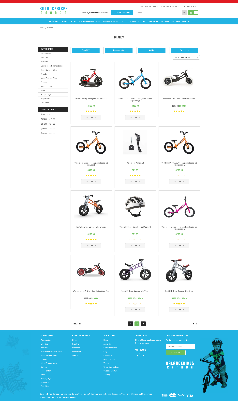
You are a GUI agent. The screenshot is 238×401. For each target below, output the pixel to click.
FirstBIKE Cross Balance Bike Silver (179, 291)
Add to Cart (91, 117)
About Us (186, 21)
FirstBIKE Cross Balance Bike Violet (135, 291)
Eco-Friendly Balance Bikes (89, 21)
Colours (124, 21)
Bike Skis (63, 21)
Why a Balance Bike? (111, 367)
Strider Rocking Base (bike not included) (91, 99)
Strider (151, 50)
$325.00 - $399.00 (48, 133)
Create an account (192, 6)
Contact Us (108, 355)
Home (42, 28)
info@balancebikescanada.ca (96, 12)
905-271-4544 (123, 12)
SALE (144, 21)
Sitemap (107, 375)
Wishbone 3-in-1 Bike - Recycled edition (179, 99)
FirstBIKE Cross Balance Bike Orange (91, 227)
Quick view (82, 78)
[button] (172, 376)
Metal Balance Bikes (49, 78)
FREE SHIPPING (109, 359)
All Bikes (73, 21)
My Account (144, 6)
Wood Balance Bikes (110, 21)
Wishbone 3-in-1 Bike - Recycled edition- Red (91, 291)
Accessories (53, 21)
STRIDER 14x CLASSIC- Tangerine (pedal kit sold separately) (179, 164)
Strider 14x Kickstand (135, 163)
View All (75, 355)
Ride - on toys (135, 21)
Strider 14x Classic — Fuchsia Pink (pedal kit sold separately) (179, 228)
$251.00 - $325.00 (48, 129)
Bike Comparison (110, 348)
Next (195, 324)
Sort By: (177, 57)
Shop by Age (153, 21)
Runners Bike (118, 50)
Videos (106, 363)
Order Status (157, 6)
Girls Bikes (175, 21)
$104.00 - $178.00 (48, 119)
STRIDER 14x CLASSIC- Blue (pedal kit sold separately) (135, 100)
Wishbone (184, 50)
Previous (77, 324)
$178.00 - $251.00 (48, 124)
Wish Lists (170, 6)
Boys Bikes (165, 21)
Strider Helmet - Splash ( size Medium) (135, 227)
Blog (105, 352)
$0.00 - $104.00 (47, 115)
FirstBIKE (85, 50)
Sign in (180, 6)
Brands (50, 28)
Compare (99, 78)
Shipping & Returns (111, 371)
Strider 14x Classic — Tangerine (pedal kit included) (91, 164)
